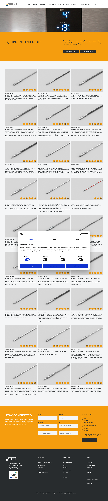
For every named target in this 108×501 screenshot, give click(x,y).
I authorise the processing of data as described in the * (92, 435)
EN (96, 4)
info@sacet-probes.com (15, 469)
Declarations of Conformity (45, 462)
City (60, 422)
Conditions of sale (43, 472)
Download (61, 4)
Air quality (87, 424)
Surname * (61, 414)
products (40, 467)
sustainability (91, 465)
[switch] (45, 259)
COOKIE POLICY (68, 492)
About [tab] (77, 239)
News (67, 4)
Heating (86, 428)
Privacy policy (94, 435)
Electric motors (88, 422)
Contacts (73, 4)
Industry (86, 420)
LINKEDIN (89, 483)
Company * (41, 422)
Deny (31, 266)
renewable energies (89, 417)
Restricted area (85, 4)
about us (89, 462)
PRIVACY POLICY (60, 492)
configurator (41, 470)
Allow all (76, 266)
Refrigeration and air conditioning (90, 426)
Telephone (61, 430)
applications (52, 4)
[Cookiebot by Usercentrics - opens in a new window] (81, 234)
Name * (40, 414)
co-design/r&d (41, 465)
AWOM (74, 493)
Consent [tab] (30, 239)
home (29, 4)
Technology (23, 35)
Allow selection (54, 266)
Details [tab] (54, 239)
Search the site (91, 475)
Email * (40, 430)
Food (85, 418)
